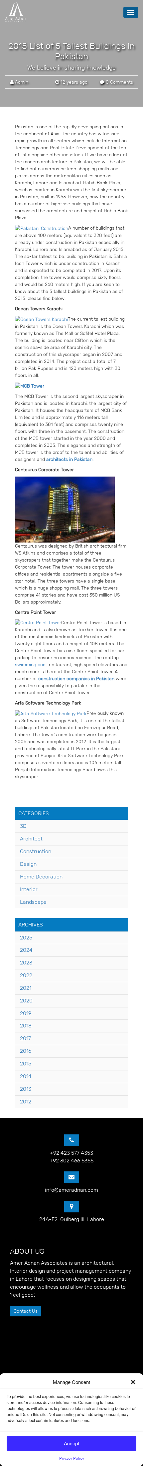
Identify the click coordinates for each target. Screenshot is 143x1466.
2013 (25, 1089)
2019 (25, 1013)
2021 (25, 988)
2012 (25, 1101)
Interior (29, 889)
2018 (26, 1025)
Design (28, 864)
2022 (26, 975)
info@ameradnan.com (71, 1190)
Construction (35, 851)
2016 (25, 1051)
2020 (26, 1000)
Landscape (33, 902)
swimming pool (31, 665)
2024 (26, 950)
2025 (26, 937)
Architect (31, 838)
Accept (71, 1443)
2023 (26, 962)
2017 (25, 1038)
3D (23, 826)
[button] (133, 1382)
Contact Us (26, 1311)
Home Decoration (41, 876)
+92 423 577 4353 (71, 1153)
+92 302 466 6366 (71, 1160)
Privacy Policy (71, 1458)
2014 (26, 1076)
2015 (25, 1063)
